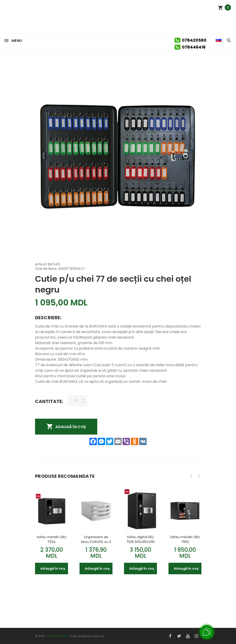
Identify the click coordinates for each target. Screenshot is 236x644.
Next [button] (199, 476)
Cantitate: (49, 401)
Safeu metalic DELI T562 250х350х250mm (185, 539)
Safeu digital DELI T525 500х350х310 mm (140, 539)
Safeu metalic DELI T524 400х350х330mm (51, 539)
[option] (51, 529)
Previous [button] (191, 476)
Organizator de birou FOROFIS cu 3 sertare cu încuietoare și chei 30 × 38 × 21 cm (96, 539)
